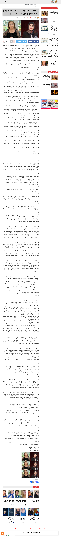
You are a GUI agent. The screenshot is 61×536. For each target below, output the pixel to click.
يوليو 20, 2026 (11, 522)
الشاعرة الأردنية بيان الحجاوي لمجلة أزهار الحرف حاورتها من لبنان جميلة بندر (34, 519)
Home (38, 6)
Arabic (6, 535)
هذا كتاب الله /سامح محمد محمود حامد (54, 19)
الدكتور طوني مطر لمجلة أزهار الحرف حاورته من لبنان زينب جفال (34, 500)
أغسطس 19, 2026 (55, 21)
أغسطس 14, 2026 (36, 503)
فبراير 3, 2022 (48, 91)
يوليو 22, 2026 (24, 522)
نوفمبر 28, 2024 (22, 17)
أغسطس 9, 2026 (10, 504)
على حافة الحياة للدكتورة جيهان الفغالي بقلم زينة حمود (53, 12)
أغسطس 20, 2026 (47, 79)
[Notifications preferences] (2, 533)
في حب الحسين (47, 90)
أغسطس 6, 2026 (36, 522)
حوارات (35, 6)
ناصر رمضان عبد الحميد (31, 17)
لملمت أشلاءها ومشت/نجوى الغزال (54, 62)
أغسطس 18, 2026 (55, 64)
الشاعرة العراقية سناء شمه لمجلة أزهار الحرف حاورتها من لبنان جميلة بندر (21, 519)
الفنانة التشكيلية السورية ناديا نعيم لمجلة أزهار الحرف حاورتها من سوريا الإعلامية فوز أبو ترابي (21, 501)
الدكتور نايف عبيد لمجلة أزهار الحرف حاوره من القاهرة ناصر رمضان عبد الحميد (8, 519)
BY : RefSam (30, 533)
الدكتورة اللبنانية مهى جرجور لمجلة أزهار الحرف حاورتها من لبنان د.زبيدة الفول (9, 501)
